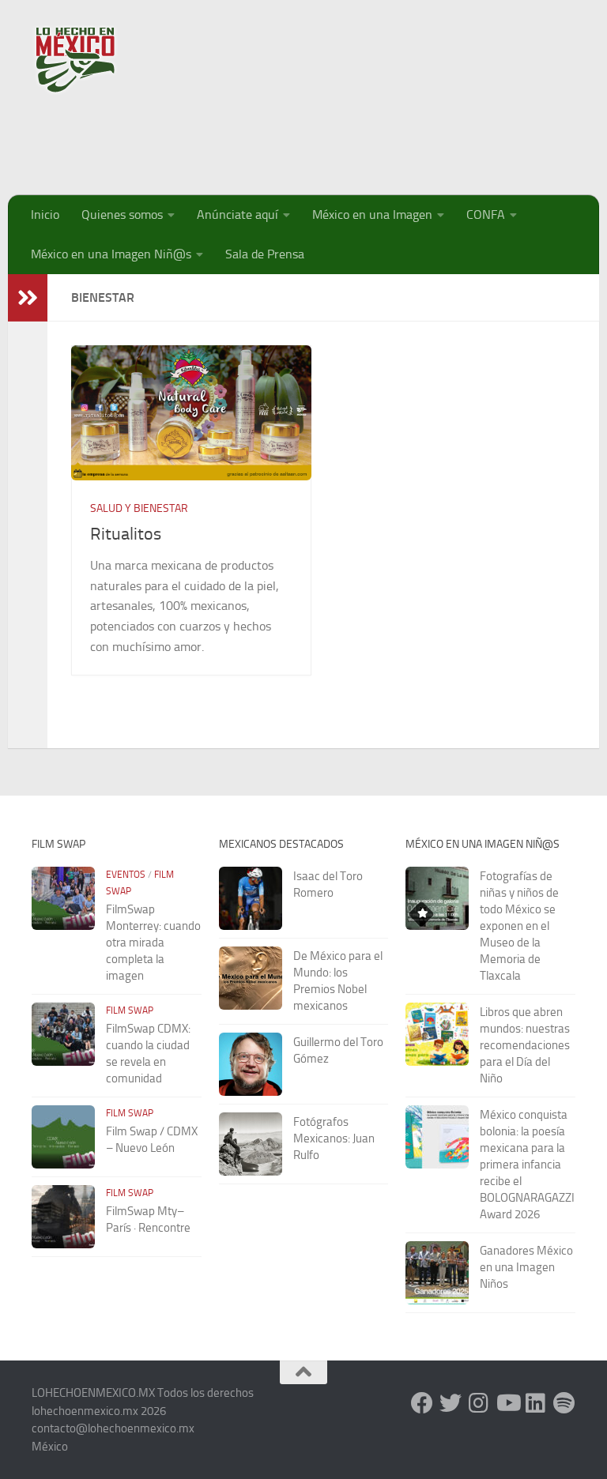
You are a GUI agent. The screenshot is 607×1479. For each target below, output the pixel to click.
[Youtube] (507, 1403)
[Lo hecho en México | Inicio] (89, 59)
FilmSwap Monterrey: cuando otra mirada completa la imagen (153, 942)
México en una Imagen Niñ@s (111, 254)
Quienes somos (122, 214)
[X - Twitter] (450, 1403)
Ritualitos (125, 534)
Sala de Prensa (264, 254)
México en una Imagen (372, 214)
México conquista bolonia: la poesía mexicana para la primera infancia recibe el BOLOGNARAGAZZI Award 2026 (527, 1164)
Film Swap (129, 1010)
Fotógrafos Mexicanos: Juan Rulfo (334, 1138)
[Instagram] (479, 1403)
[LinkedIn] (536, 1403)
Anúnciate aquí (237, 214)
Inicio (45, 214)
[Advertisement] (287, 138)
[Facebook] (422, 1403)
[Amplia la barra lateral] (27, 298)
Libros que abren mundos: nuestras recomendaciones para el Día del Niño (525, 1045)
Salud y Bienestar (139, 508)
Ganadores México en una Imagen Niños (526, 1267)
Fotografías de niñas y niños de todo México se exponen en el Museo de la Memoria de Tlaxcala (519, 926)
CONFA (485, 214)
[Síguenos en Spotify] (564, 1403)
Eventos (125, 874)
